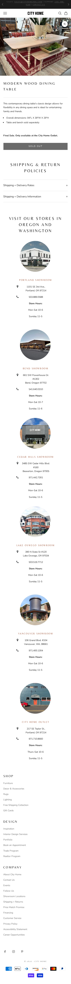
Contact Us (9, 879)
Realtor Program (11, 856)
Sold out (35, 146)
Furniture (8, 783)
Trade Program (10, 850)
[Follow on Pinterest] (22, 951)
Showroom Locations (14, 896)
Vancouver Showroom (35, 633)
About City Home (12, 874)
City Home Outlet (35, 722)
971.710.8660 (36, 738)
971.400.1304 (36, 650)
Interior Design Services (15, 834)
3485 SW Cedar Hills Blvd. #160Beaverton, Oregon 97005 (36, 467)
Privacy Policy (10, 923)
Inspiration (8, 828)
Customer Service (12, 918)
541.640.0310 (36, 389)
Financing (8, 912)
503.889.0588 (36, 297)
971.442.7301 (36, 477)
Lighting (7, 799)
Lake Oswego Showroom (36, 545)
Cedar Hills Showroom (35, 457)
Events (6, 885)
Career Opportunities (14, 934)
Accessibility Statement (15, 929)
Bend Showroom (35, 368)
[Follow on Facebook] (5, 951)
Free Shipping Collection (15, 805)
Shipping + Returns (13, 901)
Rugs (6, 794)
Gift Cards (8, 810)
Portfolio (7, 839)
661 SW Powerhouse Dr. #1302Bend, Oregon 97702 (36, 379)
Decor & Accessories (13, 788)
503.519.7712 (36, 562)
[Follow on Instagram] (13, 951)
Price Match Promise (13, 907)
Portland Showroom (35, 280)
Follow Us (8, 890)
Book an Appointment (14, 845)
